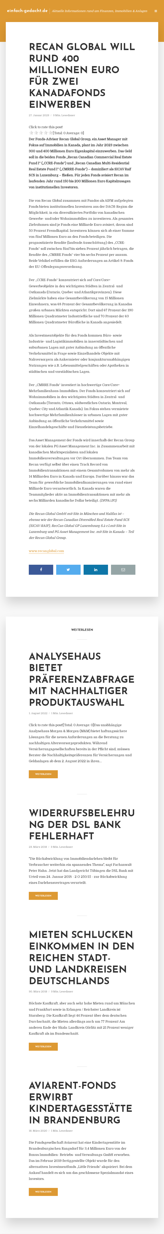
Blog (85, 11)
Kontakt (100, 11)
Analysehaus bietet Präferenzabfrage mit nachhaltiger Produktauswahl (82, 680)
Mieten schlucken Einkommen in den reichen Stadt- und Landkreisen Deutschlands (81, 958)
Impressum (118, 11)
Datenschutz (140, 11)
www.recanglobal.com (46, 551)
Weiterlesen (43, 774)
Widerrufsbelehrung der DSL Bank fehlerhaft (82, 825)
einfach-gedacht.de (27, 11)
